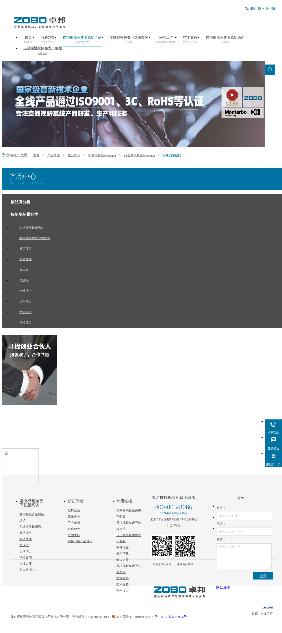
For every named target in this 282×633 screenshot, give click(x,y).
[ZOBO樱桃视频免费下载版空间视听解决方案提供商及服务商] (39, 27)
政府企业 (74, 510)
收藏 (255, 613)
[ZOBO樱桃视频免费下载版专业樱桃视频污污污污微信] (161, 546)
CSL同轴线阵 (172, 155)
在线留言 (266, 613)
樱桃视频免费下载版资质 (128, 526)
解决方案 (48, 40)
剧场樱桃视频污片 (31, 526)
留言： (221, 539)
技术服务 (122, 584)
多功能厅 (25, 539)
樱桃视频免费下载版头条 (225, 40)
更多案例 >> (27, 570)
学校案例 (25, 557)
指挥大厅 (25, 563)
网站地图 (122, 547)
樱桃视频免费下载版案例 (128, 40)
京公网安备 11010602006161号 (137, 616)
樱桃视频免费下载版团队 (128, 569)
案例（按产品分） (80, 541)
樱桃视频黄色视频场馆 (31, 517)
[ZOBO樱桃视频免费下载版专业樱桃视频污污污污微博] (185, 546)
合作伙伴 (74, 529)
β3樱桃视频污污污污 (102, 155)
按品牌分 (74, 155)
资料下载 (122, 553)
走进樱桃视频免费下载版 (42, 50)
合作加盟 (122, 590)
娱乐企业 (74, 516)
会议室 (24, 545)
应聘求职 (74, 535)
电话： (221, 523)
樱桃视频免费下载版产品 (82, 40)
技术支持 (190, 40)
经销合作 (165, 40)
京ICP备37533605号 (173, 616)
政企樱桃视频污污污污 (139, 155)
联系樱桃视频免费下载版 (128, 513)
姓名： (221, 507)
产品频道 (53, 155)
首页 (28, 40)
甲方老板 (74, 522)
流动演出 (25, 551)
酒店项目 (25, 533)
